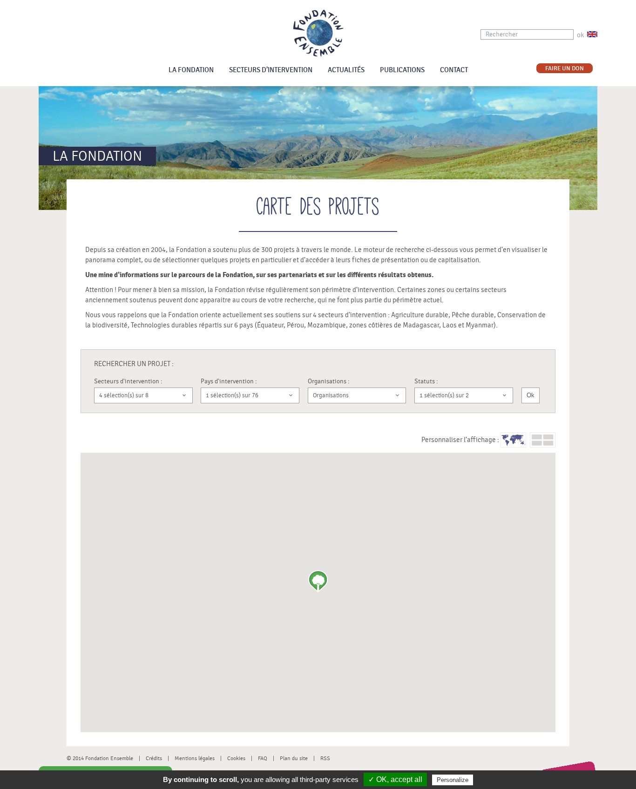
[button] (318, 581)
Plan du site (294, 758)
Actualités (346, 70)
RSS (325, 758)
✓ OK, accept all (395, 779)
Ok (531, 395)
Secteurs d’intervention (270, 70)
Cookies (236, 758)
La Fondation (191, 70)
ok (580, 35)
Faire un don (564, 69)
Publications (402, 70)
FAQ (262, 758)
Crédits (154, 758)
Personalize (452, 779)
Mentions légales (195, 758)
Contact (454, 70)
